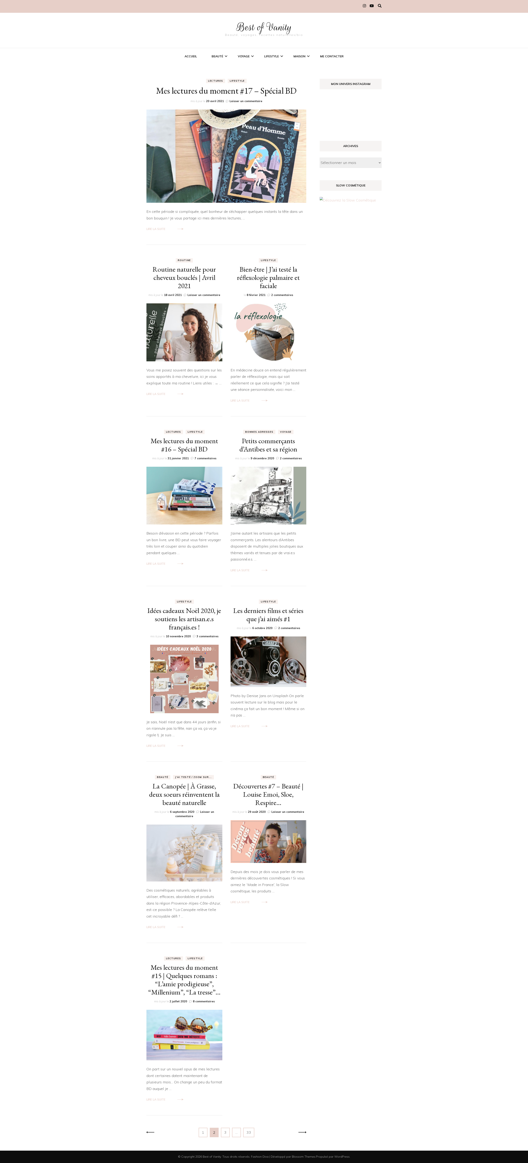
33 (250, 1132)
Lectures (215, 80)
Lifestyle (271, 56)
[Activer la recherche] (380, 6)
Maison (299, 56)
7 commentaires (205, 458)
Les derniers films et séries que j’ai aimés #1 (268, 614)
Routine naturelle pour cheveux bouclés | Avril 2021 (184, 277)
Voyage (244, 56)
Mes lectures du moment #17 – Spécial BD (226, 90)
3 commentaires (207, 636)
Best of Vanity (264, 27)
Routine (184, 260)
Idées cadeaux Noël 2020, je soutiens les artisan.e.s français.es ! (184, 619)
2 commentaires (282, 295)
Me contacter (332, 56)
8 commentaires (204, 1001)
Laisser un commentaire (246, 101)
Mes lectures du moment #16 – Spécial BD (184, 445)
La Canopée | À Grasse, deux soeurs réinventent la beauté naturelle (184, 794)
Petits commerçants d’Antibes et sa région (268, 445)
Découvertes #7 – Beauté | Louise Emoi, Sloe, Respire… (268, 794)
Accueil (191, 56)
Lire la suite (155, 229)
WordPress (342, 1156)
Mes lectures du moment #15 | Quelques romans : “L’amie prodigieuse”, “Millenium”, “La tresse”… (184, 980)
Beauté (217, 56)
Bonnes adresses (259, 431)
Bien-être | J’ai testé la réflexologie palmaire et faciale (268, 277)
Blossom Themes (303, 1156)
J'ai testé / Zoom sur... (193, 777)
